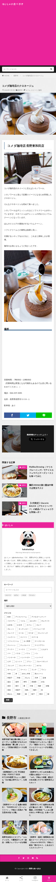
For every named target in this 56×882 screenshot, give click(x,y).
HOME (6, 76)
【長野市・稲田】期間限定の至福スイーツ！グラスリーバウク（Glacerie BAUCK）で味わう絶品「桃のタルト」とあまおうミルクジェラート (41, 842)
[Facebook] (12, 415)
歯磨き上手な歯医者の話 (24, 566)
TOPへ (49, 880)
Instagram (35, 880)
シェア (21, 880)
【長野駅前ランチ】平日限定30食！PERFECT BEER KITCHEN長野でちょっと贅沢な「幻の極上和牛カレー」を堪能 (14, 777)
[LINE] (44, 415)
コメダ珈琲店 (16, 145)
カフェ (28, 90)
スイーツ (34, 90)
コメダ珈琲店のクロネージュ (33, 76)
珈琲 (40, 90)
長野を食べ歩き (35, 869)
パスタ (24, 595)
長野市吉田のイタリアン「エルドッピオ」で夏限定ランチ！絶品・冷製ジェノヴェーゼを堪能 (14, 839)
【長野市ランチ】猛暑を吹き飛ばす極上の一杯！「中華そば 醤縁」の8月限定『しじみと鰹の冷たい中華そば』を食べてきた (41, 809)
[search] (51, 69)
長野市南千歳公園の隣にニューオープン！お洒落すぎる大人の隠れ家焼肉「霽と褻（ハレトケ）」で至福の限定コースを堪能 (14, 744)
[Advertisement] (28, 35)
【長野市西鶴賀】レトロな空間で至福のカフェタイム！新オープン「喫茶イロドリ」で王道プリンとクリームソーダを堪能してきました (41, 744)
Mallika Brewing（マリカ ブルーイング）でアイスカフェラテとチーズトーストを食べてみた (41, 471)
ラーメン (32, 595)
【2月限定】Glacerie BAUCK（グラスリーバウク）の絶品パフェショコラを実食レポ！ (41, 507)
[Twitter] (28, 415)
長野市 (15, 76)
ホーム (7, 880)
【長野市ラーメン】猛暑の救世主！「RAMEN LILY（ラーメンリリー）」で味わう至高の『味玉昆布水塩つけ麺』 (14, 808)
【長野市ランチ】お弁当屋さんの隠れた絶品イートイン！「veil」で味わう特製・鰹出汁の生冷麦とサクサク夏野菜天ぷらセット (41, 777)
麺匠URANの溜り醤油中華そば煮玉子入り (41, 486)
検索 (7, 700)
